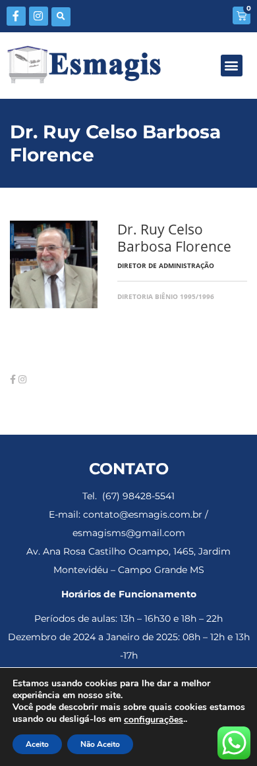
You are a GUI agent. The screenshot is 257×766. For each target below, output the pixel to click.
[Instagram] (38, 16)
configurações (153, 720)
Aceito (37, 744)
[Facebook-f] (16, 16)
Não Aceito (100, 744)
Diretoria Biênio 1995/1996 (165, 296)
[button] (61, 16)
